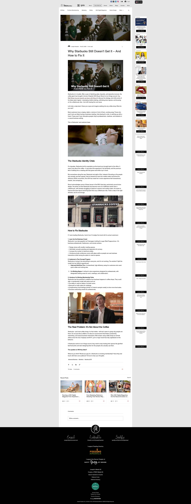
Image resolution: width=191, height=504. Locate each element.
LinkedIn (95, 437)
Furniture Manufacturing (73, 10)
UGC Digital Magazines (101, 10)
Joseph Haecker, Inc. (81, 501)
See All (129, 377)
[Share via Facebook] (68, 364)
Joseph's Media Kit (95, 469)
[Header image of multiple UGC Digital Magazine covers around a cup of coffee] (119, 386)
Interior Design (113, 10)
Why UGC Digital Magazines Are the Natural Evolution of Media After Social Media (119, 395)
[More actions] (122, 46)
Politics (91, 10)
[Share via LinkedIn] (76, 364)
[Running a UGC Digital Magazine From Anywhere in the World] (71, 386)
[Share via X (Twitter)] (72, 364)
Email (71, 437)
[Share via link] (79, 364)
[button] (121, 1)
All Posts (62, 10)
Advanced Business (72, 359)
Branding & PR (88, 359)
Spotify (120, 437)
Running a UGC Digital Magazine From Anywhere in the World (70, 395)
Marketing (84, 10)
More (121, 10)
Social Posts (95, 492)
